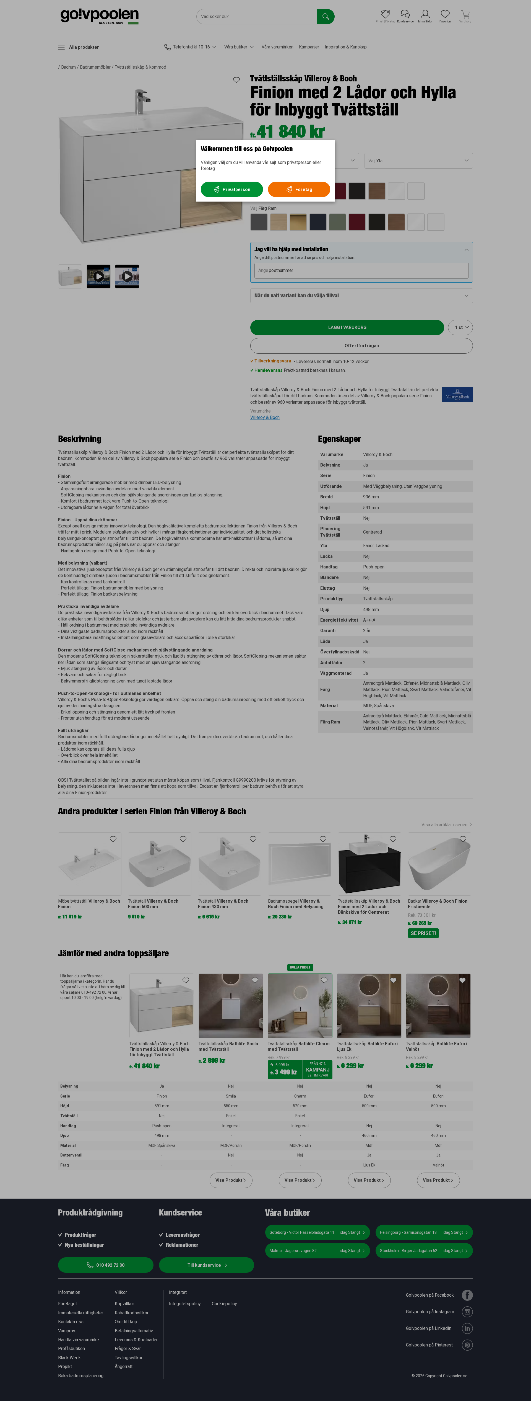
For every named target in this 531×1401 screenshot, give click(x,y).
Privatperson (236, 189)
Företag (303, 189)
